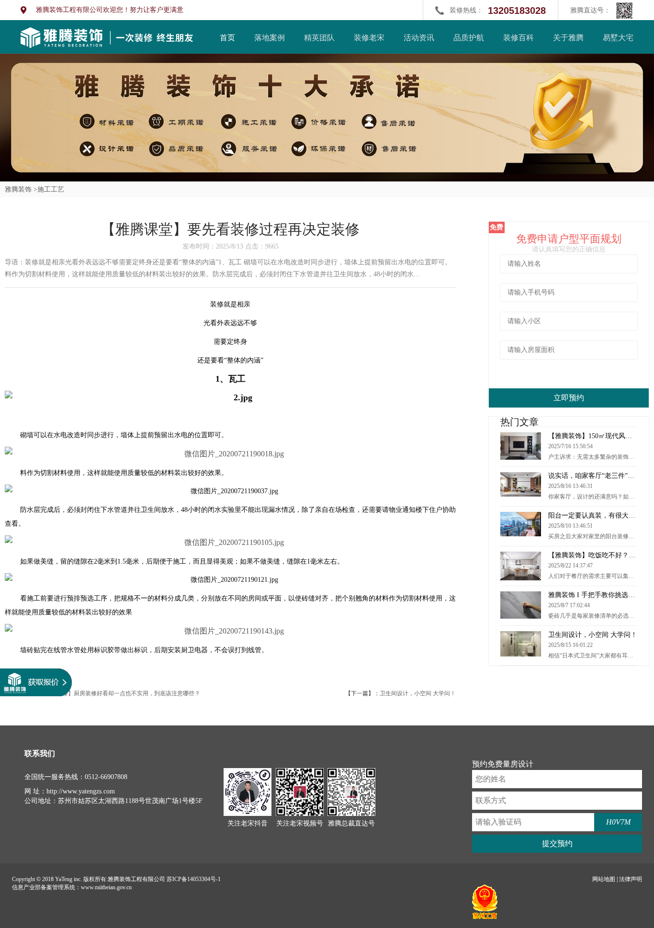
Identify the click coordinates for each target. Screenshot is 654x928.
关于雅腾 (568, 38)
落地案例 (269, 38)
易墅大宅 (618, 38)
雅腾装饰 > (21, 189)
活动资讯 (419, 38)
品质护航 (468, 38)
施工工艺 (50, 189)
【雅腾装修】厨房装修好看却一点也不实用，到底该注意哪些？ (119, 693)
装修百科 (518, 38)
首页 (227, 38)
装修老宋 (369, 38)
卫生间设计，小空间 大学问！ (418, 693)
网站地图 (603, 879)
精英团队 (319, 38)
